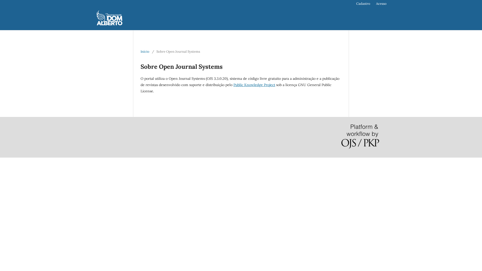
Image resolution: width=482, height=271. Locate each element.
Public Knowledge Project (254, 85)
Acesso (381, 4)
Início (145, 51)
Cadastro (363, 4)
